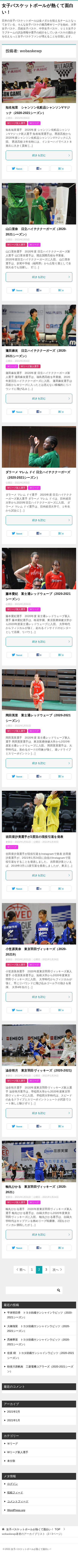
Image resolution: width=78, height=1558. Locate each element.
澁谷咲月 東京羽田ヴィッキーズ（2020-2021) (39, 1070)
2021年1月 (13, 1420)
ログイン (12, 1483)
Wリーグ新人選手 (16, 123)
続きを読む (39, 155)
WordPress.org (16, 1510)
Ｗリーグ (34, 123)
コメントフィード (17, 1501)
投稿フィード (15, 1492)
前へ (23, 1269)
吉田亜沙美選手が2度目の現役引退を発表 (34, 836)
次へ (56, 1269)
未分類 (11, 1460)
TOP (33, 1529)
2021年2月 (13, 1411)
